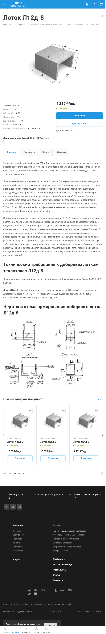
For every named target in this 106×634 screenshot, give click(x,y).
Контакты (58, 580)
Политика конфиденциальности (17, 612)
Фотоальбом (59, 569)
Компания (18, 525)
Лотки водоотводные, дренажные (68, 535)
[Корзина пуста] (101, 4)
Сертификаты (19, 535)
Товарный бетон (60, 551)
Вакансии (17, 543)
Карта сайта (55, 612)
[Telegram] (6, 507)
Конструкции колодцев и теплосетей (69, 531)
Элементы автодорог (62, 543)
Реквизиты (18, 551)
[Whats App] (13, 507)
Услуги (16, 559)
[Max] (19, 507)
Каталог (57, 525)
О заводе (17, 531)
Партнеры (17, 539)
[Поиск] (94, 4)
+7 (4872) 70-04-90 (15, 496)
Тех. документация (63, 564)
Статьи (56, 575)
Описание (11, 152)
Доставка (61, 152)
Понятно (51, 625)
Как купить (29, 152)
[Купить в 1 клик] (30, 411)
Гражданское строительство (66, 539)
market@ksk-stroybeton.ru (50, 494)
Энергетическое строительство (67, 547)
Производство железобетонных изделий (52, 604)
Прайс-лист (59, 559)
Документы (18, 547)
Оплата (46, 152)
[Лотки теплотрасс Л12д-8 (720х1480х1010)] (53, 63)
